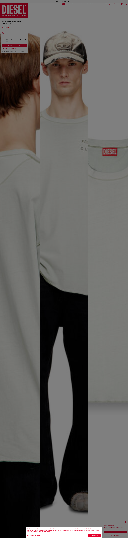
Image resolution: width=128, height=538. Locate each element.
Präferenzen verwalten (90, 530)
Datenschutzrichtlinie (36, 531)
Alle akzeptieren (94, 535)
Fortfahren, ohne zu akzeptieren (34, 535)
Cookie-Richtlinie (46, 531)
